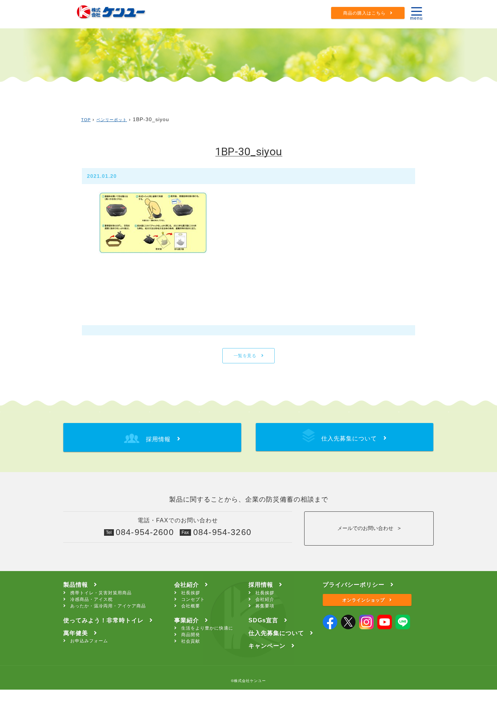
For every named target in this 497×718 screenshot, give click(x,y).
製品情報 (75, 585)
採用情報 (261, 585)
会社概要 (190, 606)
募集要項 (264, 606)
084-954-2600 (145, 532)
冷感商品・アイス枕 (91, 599)
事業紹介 (186, 620)
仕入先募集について (276, 633)
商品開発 (190, 634)
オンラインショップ (363, 600)
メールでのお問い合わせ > (369, 528)
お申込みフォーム (89, 640)
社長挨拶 (190, 592)
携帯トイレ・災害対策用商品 (101, 592)
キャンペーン (267, 646)
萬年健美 (75, 633)
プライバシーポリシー (354, 585)
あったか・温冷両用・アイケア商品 (108, 606)
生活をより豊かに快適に (207, 628)
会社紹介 (186, 585)
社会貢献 (190, 641)
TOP (86, 119)
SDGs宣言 (263, 620)
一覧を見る (246, 355)
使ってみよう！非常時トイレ (103, 620)
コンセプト (193, 599)
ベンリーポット (111, 119)
